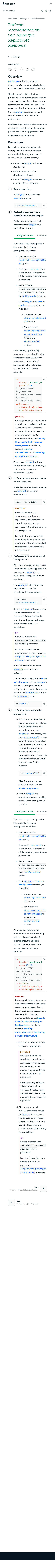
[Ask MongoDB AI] (46, 11)
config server (25, 305)
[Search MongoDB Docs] (42, 11)
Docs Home (12, 19)
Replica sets (14, 81)
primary (20, 112)
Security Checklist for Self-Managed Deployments (30, 442)
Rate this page (14, 64)
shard (39, 301)
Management (25, 19)
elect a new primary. (28, 788)
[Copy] (44, 205)
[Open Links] (50, 3)
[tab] (24, 235)
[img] (10, 69)
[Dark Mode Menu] (50, 11)
